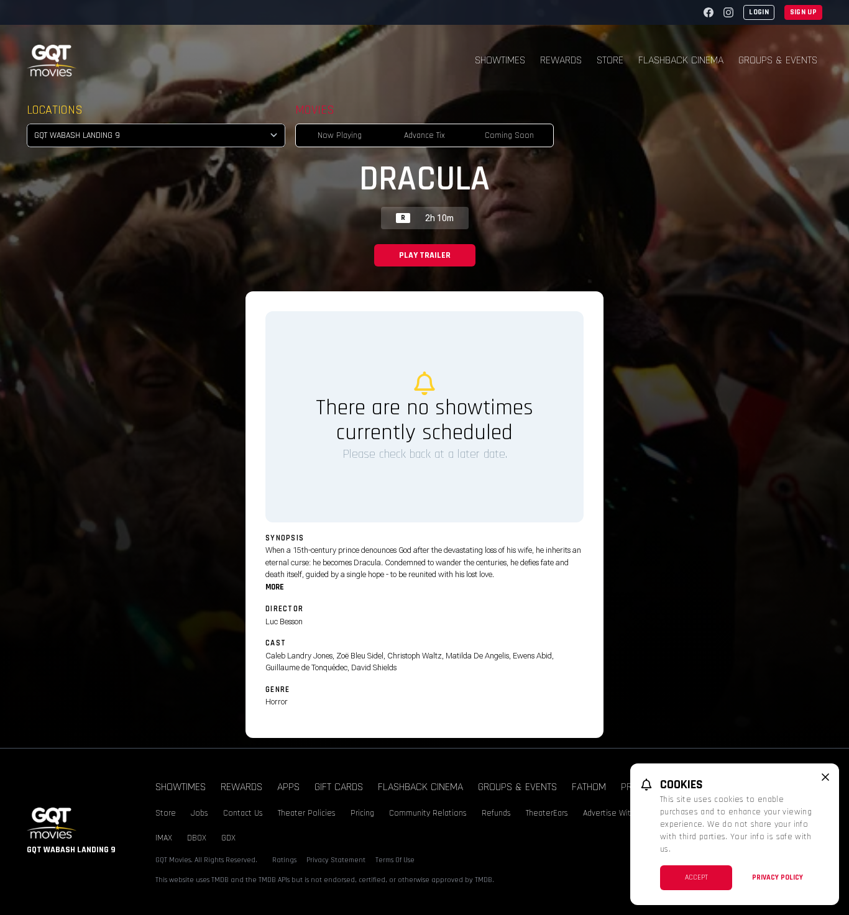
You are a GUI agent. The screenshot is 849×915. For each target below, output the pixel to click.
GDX (228, 838)
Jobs (199, 813)
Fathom (589, 787)
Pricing (362, 813)
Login (759, 12)
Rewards (561, 60)
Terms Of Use (395, 860)
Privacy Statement (335, 860)
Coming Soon (509, 135)
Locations (55, 110)
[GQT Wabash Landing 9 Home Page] (51, 60)
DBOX (196, 838)
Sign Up (803, 12)
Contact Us (243, 813)
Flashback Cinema (680, 60)
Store (610, 60)
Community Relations (428, 813)
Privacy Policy (777, 877)
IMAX (163, 838)
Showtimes (500, 60)
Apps (288, 787)
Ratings (284, 860)
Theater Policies (307, 813)
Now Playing (340, 135)
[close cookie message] (825, 777)
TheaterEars (547, 813)
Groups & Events (777, 60)
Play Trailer (425, 255)
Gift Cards (338, 787)
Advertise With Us (614, 813)
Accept (696, 877)
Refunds (496, 813)
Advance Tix (424, 135)
